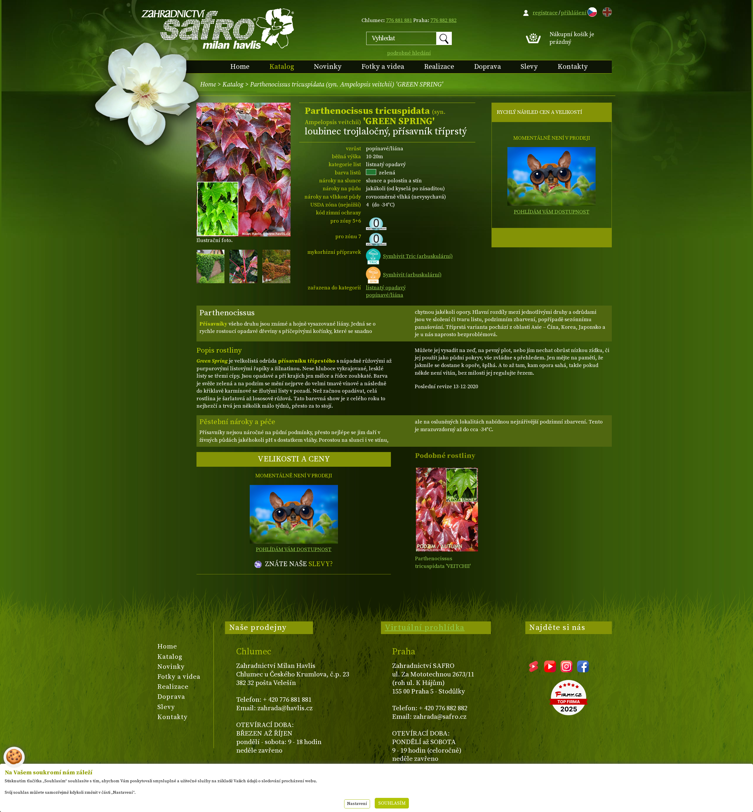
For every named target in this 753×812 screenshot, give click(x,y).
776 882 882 (443, 20)
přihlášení (574, 12)
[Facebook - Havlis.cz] (583, 670)
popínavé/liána (384, 295)
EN (605, 11)
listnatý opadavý (386, 287)
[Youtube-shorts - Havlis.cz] (533, 670)
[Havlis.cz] (218, 28)
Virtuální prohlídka (425, 628)
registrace (545, 12)
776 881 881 (399, 20)
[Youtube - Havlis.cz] (550, 670)
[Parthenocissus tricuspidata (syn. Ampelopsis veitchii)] (447, 509)
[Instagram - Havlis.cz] (566, 670)
